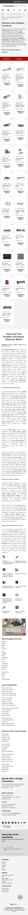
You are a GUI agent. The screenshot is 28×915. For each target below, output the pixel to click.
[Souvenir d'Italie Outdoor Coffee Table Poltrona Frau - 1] (21, 203)
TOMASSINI (5, 859)
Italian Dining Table (7, 718)
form (9, 799)
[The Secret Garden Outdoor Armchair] (7, 152)
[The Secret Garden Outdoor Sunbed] (7, 69)
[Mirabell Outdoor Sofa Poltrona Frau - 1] (21, 282)
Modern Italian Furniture (8, 725)
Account (4, 863)
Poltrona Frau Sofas (7, 688)
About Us (4, 862)
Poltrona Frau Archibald (8, 754)
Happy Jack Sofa (6, 739)
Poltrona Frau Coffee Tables (9, 695)
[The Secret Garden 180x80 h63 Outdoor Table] (21, 69)
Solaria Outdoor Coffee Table (20, 132)
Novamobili (5, 665)
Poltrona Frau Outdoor (7, 703)
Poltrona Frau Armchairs (8, 689)
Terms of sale (5, 888)
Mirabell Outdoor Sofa (20, 289)
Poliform (4, 669)
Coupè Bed (4, 747)
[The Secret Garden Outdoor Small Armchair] (21, 97)
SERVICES (4, 873)
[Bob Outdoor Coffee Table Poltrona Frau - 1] (7, 203)
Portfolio (4, 870)
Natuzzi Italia (5, 663)
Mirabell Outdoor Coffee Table (7, 185)
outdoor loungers (12, 429)
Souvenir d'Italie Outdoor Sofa (6, 314)
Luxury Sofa (5, 721)
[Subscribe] (24, 847)
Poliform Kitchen (6, 715)
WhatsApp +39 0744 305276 (18, 911)
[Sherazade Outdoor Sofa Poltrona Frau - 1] (7, 256)
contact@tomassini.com (8, 797)
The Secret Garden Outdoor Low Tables (6, 133)
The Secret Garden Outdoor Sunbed (6, 77)
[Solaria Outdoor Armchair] (21, 152)
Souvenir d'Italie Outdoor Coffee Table (20, 211)
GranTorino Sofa (6, 737)
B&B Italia (4, 641)
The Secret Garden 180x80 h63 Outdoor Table (20, 78)
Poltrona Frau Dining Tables (9, 693)
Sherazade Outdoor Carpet (6, 264)
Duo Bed (4, 749)
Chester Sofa (5, 734)
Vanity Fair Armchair (7, 761)
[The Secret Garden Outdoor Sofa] (7, 230)
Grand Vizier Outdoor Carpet (20, 264)
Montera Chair (5, 769)
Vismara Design (6, 679)
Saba (3, 675)
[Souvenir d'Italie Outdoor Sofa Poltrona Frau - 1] (7, 307)
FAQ (3, 876)
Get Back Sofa (5, 736)
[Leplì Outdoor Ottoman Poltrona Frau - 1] (7, 282)
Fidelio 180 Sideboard (7, 751)
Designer (4, 866)
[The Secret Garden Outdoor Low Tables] (7, 125)
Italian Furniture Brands (8, 723)
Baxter (3, 643)
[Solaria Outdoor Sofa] (21, 230)
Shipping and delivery (7, 875)
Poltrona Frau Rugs (6, 701)
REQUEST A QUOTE (7, 84)
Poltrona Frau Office (7, 698)
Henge (3, 652)
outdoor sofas (20, 505)
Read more (5, 52)
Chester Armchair (6, 756)
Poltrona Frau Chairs (7, 691)
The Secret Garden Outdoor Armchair (6, 160)
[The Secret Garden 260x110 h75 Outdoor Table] (7, 97)
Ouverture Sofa (6, 744)
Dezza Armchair (6, 757)
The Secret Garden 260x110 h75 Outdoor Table (6, 106)
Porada (3, 673)
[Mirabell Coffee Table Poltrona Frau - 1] (7, 178)
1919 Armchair (5, 764)
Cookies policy (5, 891)
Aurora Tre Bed (5, 746)
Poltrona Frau (6, 74)
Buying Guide (17, 813)
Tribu (3, 677)
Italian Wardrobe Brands (8, 720)
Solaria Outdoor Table (20, 185)
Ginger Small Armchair (7, 766)
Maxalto (4, 659)
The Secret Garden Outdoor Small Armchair (20, 105)
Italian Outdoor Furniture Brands (10, 708)
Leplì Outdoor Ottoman (6, 289)
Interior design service (7, 880)
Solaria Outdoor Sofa (20, 237)
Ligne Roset (5, 657)
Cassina (4, 645)
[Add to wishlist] (12, 63)
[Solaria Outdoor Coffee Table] (21, 125)
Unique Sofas (5, 711)
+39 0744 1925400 (8, 910)
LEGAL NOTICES (6, 886)
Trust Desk (4, 771)
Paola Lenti (4, 667)
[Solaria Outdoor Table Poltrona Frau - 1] (21, 178)
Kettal (3, 655)
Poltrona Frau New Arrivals (9, 705)
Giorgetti (4, 653)
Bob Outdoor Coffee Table (5, 210)
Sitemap (4, 881)
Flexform (4, 649)
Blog (3, 868)
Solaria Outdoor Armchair (20, 159)
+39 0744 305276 (12, 807)
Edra (3, 647)
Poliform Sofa (5, 713)
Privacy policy (5, 890)
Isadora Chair (5, 768)
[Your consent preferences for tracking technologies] (1, 686)
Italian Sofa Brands (6, 710)
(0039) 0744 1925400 (7, 806)
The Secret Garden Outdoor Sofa (6, 238)
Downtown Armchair (7, 759)
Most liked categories (7, 883)
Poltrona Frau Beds (7, 699)
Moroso (4, 662)
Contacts (4, 865)
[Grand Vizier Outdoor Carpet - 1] (21, 256)
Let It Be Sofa (5, 741)
